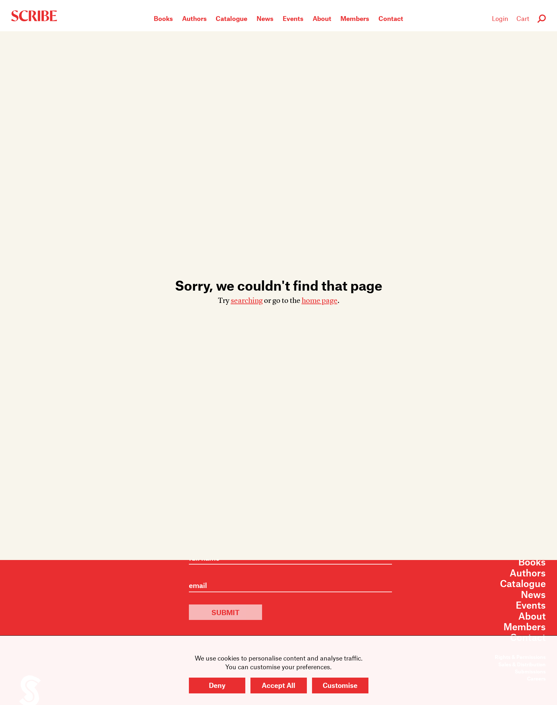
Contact (390, 18)
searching (247, 300)
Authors (194, 18)
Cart (522, 18)
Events (293, 18)
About (322, 18)
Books (163, 18)
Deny (217, 685)
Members (354, 18)
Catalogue (231, 18)
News (265, 18)
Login (500, 18)
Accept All (278, 685)
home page (319, 300)
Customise (340, 685)
